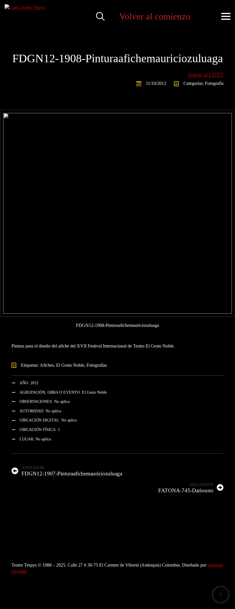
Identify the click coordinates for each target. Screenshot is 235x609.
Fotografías (97, 365)
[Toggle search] (100, 16)
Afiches (47, 365)
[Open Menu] (225, 16)
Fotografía (214, 83)
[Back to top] (220, 594)
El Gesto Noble (70, 365)
